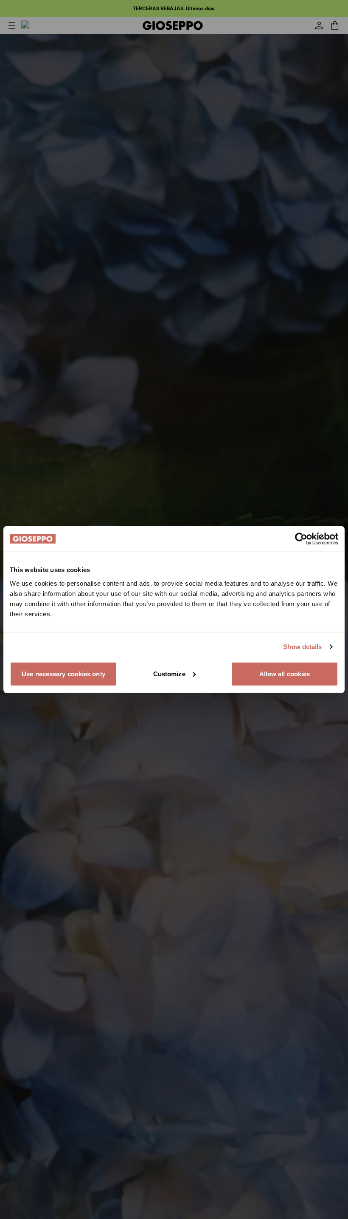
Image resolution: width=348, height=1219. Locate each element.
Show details (302, 646)
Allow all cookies (284, 673)
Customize (169, 673)
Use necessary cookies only (63, 673)
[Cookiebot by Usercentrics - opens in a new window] (301, 539)
